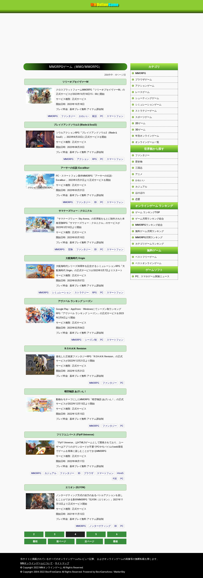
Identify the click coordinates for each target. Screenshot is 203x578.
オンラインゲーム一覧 (147, 142)
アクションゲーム (144, 85)
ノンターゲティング (100, 526)
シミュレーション (61, 292)
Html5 (120, 473)
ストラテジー (82, 292)
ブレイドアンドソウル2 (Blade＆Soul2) (75, 124)
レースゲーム (142, 92)
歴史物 (138, 161)
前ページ (61, 541)
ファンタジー (68, 116)
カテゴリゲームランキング (149, 243)
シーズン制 (91, 339)
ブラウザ (88, 473)
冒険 (70, 249)
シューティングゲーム (147, 98)
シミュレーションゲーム (148, 104)
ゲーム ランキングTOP (147, 212)
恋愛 (137, 199)
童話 (94, 116)
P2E (115, 478)
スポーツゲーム (143, 117)
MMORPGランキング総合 (149, 224)
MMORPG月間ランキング (149, 237)
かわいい (83, 116)
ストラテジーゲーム (146, 110)
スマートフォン (115, 116)
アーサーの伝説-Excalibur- (75, 167)
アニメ (138, 174)
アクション (83, 159)
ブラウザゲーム (143, 79)
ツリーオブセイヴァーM (75, 81)
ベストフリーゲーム (146, 256)
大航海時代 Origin (75, 258)
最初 (35, 541)
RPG (94, 159)
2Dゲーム (140, 123)
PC (101, 116)
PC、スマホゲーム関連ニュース (152, 276)
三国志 (138, 167)
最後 (115, 541)
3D (95, 202)
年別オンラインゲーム (147, 135)
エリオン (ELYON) (75, 487)
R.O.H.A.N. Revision (75, 348)
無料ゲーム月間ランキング (149, 231)
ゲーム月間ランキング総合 (149, 218)
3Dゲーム (140, 129)
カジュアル (50, 473)
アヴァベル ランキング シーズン (75, 301)
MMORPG (53, 116)
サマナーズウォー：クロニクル (75, 210)
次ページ (89, 541)
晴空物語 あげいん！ (75, 391)
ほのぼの (140, 192)
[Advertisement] (101, 36)
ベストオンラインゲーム (148, 263)
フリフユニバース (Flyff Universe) (75, 434)
